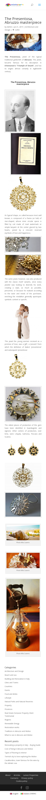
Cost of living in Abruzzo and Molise (19, 749)
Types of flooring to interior (16, 752)
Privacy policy (27, 778)
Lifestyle (8, 698)
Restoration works (12, 727)
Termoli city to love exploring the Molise (21, 756)
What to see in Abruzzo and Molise (18, 735)
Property (8, 705)
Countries (8, 686)
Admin (9, 27)
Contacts (14, 778)
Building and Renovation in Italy (17, 679)
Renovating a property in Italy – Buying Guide (22, 745)
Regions (8, 720)
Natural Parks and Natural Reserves (19, 701)
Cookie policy (21, 781)
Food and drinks (11, 694)
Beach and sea (10, 675)
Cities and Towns (11, 682)
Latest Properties (30, 775)
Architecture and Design (14, 671)
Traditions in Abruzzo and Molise (18, 731)
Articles (17, 775)
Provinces (8, 709)
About (8, 775)
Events (7, 690)
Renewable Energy (12, 723)
